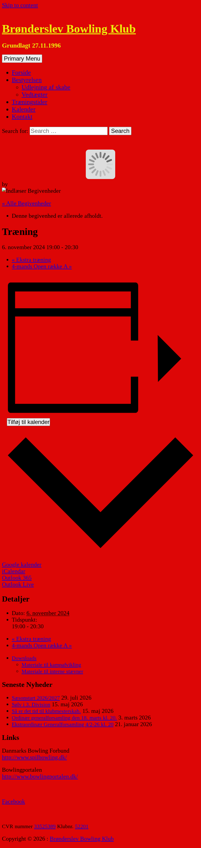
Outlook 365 (17, 578)
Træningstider (29, 101)
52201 (81, 826)
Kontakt (22, 116)
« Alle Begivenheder (26, 203)
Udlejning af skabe (46, 87)
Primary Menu (22, 58)
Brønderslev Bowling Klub (69, 28)
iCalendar (13, 571)
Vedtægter (35, 94)
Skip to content (20, 5)
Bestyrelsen (27, 79)
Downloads (24, 658)
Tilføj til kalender (28, 422)
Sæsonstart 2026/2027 (36, 698)
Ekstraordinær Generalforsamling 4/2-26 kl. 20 (62, 724)
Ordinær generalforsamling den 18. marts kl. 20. (64, 718)
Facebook (13, 801)
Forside (21, 72)
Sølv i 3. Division (31, 704)
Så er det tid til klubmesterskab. (46, 711)
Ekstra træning (31, 260)
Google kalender (21, 564)
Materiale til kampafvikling (51, 665)
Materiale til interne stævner (52, 671)
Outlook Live (18, 584)
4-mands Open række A (42, 266)
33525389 (45, 826)
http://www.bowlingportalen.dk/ (40, 776)
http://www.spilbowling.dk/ (34, 757)
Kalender (24, 109)
